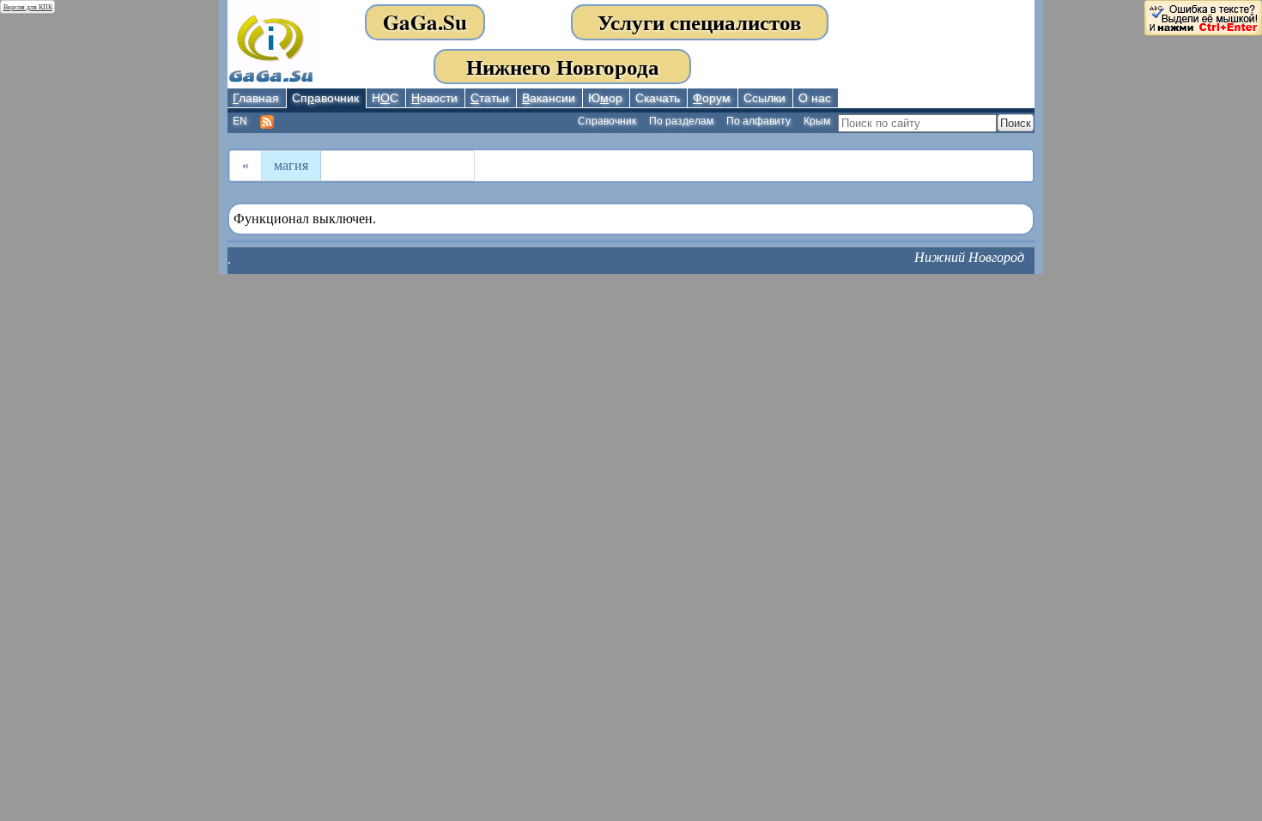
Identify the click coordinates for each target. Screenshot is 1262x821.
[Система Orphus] (1203, 16)
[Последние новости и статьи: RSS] (268, 122)
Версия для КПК (27, 7)
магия (291, 165)
